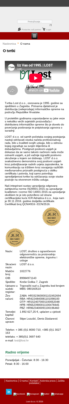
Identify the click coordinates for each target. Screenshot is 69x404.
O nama (24, 380)
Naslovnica (9, 43)
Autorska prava (48, 380)
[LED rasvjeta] (22, 3)
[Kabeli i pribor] (45, 3)
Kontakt (34, 380)
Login (48, 30)
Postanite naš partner (31, 30)
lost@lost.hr (21, 340)
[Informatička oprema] (4, 3)
